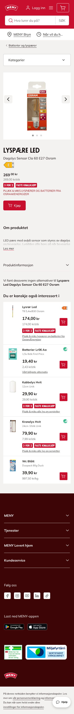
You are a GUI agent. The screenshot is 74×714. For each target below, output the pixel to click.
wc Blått (28, 461)
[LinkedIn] (37, 595)
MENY (9, 515)
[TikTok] (47, 595)
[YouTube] (27, 595)
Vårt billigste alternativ (35, 371)
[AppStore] (37, 627)
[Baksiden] (37, 135)
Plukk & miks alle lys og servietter (41, 411)
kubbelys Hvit (32, 382)
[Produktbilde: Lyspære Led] (33, 135)
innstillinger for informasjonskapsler (23, 706)
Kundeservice (14, 560)
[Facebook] (7, 595)
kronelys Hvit (31, 422)
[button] (37, 60)
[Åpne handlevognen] (63, 7)
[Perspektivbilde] (41, 135)
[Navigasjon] (51, 7)
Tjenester (11, 530)
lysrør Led (29, 307)
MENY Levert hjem (18, 545)
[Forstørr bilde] (37, 106)
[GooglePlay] (14, 627)
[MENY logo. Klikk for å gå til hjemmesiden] (11, 8)
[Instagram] (17, 595)
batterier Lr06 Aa (34, 350)
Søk (62, 20)
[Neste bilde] (66, 99)
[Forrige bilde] (8, 99)
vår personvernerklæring (26, 697)
